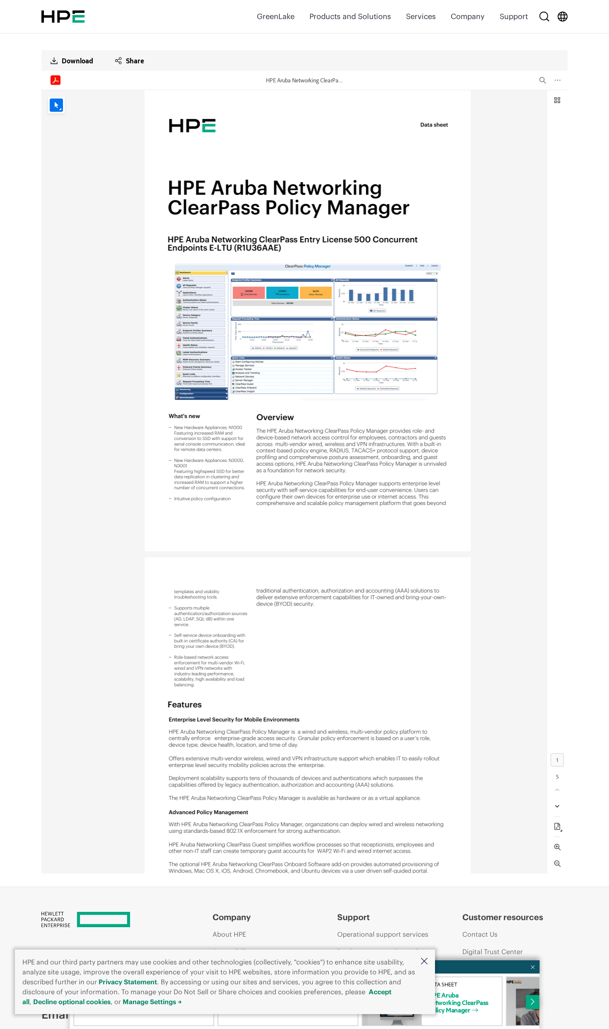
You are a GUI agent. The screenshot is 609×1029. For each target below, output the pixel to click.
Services (421, 16)
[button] (424, 962)
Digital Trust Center (492, 951)
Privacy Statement (128, 982)
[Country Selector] (563, 16)
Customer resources (502, 917)
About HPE (229, 934)
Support (514, 16)
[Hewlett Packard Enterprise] (63, 16)
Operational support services (382, 934)
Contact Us (480, 934)
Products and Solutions (350, 16)
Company (468, 16)
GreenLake (276, 16)
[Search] (544, 16)
